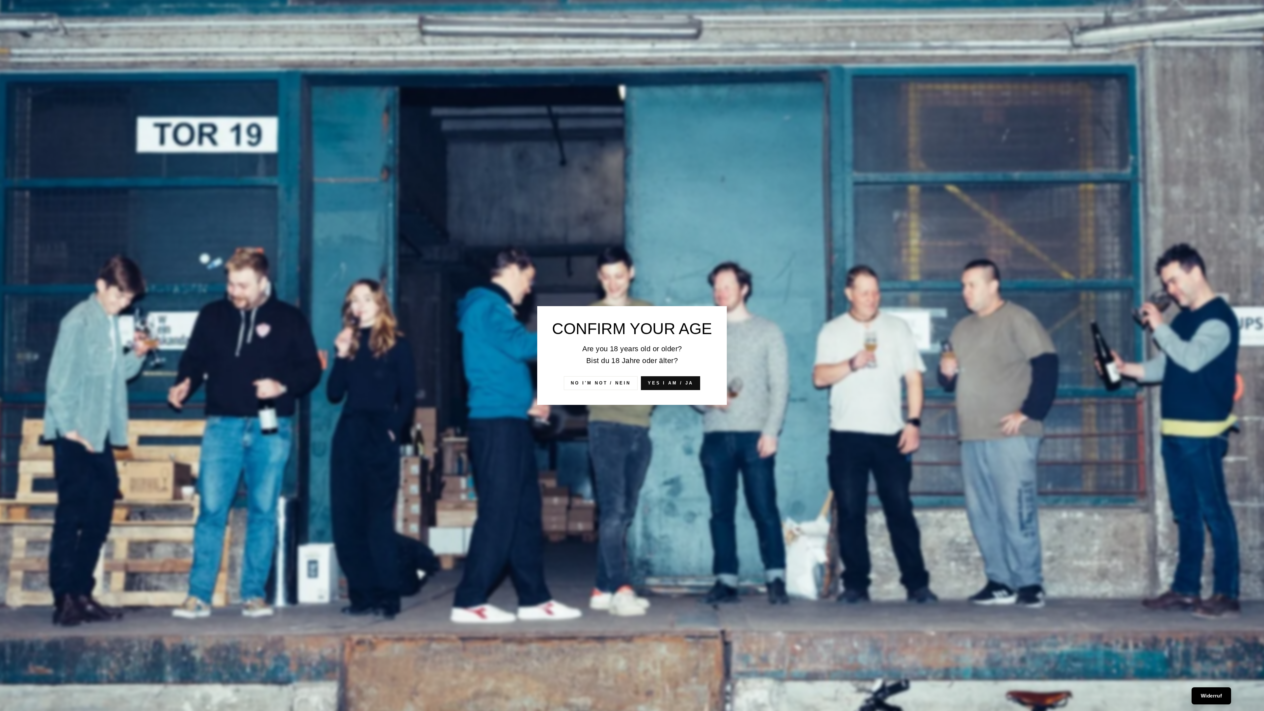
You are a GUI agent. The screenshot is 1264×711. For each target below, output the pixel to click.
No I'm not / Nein (600, 383)
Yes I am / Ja (670, 383)
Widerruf (1211, 695)
